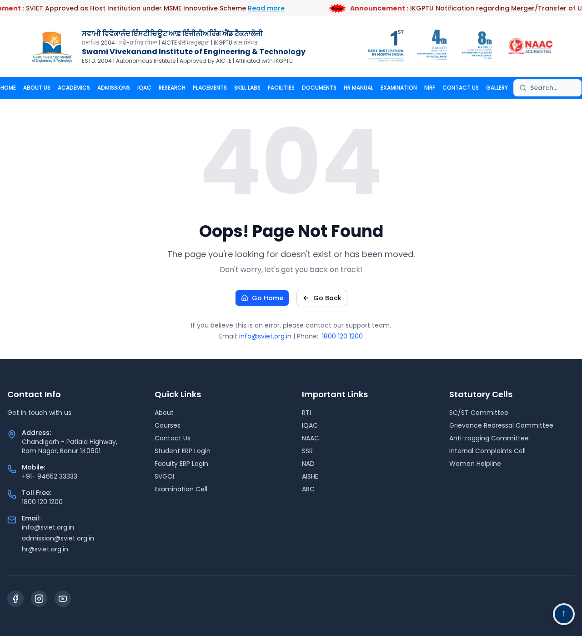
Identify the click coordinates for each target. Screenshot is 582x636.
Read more (266, 8)
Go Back (327, 298)
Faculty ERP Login (181, 463)
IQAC (144, 87)
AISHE (310, 476)
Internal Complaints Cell (487, 450)
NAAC (310, 438)
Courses (168, 425)
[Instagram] (39, 599)
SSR (307, 450)
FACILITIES (281, 87)
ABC (308, 489)
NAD (308, 463)
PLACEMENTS (210, 87)
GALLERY (497, 87)
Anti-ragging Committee (489, 438)
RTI (306, 412)
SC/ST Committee (478, 412)
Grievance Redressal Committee (501, 425)
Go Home (267, 298)
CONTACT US (460, 87)
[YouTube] (63, 599)
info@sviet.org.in (265, 336)
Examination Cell (181, 489)
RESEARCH (172, 87)
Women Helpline (475, 463)
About (164, 412)
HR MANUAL (358, 87)
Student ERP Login (183, 450)
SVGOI (164, 476)
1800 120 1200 (342, 336)
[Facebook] (15, 599)
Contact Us (173, 438)
